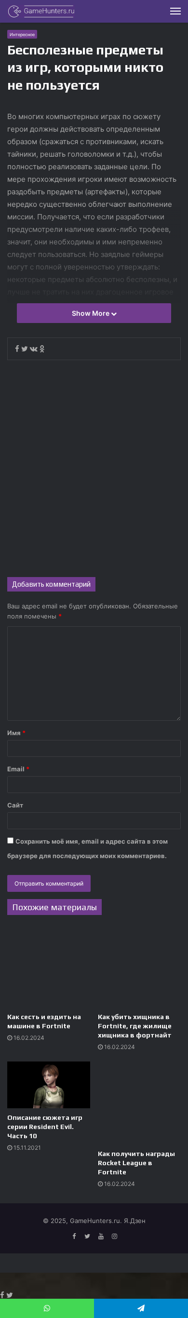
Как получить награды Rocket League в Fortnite (136, 1163)
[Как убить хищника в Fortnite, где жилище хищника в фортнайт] (139, 966)
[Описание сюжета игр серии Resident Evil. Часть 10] (48, 1085)
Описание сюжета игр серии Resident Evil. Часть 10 (44, 1127)
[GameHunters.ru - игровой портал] (41, 11)
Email (18, 769)
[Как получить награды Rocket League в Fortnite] (139, 1103)
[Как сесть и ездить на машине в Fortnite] (48, 966)
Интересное (22, 34)
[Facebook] (74, 1236)
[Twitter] (87, 1236)
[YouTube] (101, 1236)
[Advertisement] (94, 469)
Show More (91, 313)
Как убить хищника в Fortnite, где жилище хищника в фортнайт (135, 1026)
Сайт (15, 805)
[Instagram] (114, 1236)
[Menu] (175, 11)
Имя (16, 733)
